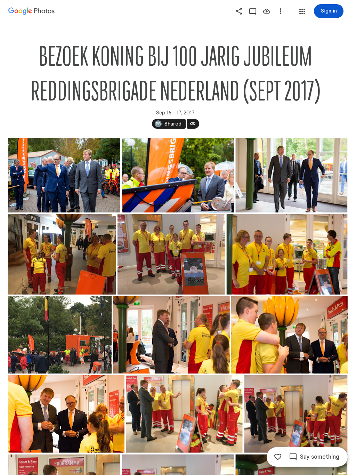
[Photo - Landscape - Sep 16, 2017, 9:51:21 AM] (171, 254)
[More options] (281, 11)
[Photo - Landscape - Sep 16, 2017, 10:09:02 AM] (60, 334)
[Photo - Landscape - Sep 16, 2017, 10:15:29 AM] (171, 334)
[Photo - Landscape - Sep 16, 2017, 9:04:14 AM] (64, 175)
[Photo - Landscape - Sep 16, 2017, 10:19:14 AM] (296, 414)
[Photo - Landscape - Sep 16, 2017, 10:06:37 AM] (287, 254)
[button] (302, 11)
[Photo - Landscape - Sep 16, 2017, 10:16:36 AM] (66, 414)
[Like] (278, 457)
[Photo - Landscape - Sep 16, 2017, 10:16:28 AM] (289, 334)
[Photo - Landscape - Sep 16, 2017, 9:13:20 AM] (178, 175)
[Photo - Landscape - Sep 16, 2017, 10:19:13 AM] (184, 414)
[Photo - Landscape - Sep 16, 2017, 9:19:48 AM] (291, 175)
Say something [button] (319, 456)
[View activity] (253, 11)
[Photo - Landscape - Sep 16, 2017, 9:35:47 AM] (62, 254)
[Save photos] (267, 11)
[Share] (239, 11)
